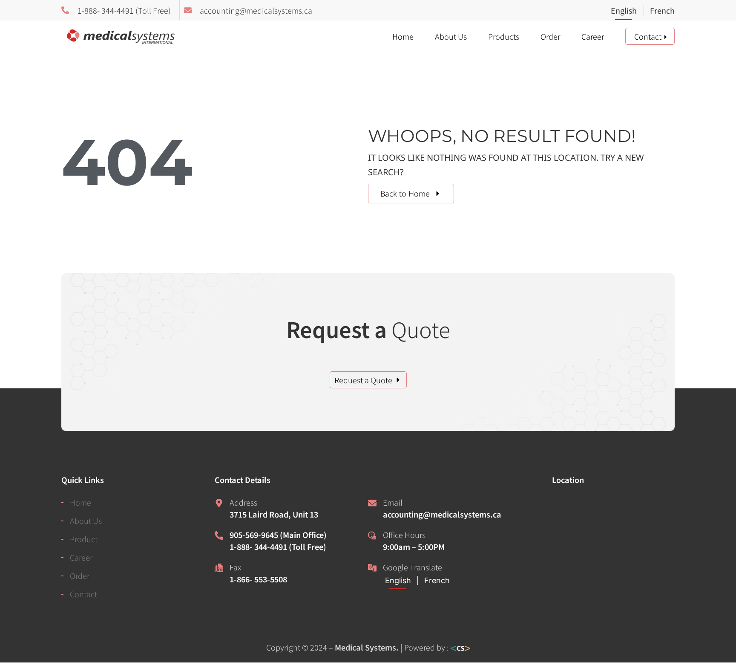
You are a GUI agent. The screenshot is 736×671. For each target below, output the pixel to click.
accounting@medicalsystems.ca (442, 514)
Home (403, 36)
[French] (659, 11)
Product (84, 538)
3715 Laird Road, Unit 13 (274, 514)
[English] (627, 11)
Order (550, 36)
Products (503, 36)
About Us (451, 36)
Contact (647, 36)
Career (592, 36)
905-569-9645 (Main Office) (278, 534)
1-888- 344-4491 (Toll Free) (278, 546)
